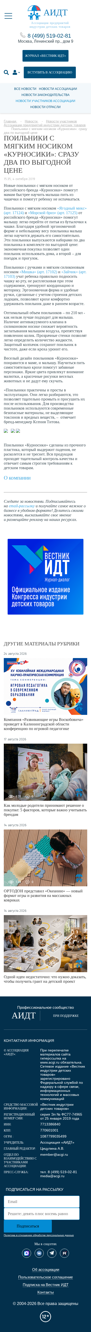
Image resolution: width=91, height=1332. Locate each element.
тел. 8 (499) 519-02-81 (58, 1172)
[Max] (26, 1253)
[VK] (39, 1253)
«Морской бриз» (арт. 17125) (52, 213)
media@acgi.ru (52, 1176)
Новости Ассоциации (58, 89)
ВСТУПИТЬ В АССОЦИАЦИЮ (50, 72)
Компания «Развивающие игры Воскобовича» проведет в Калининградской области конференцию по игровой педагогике (43, 724)
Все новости (25, 89)
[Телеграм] (51, 1253)
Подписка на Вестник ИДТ (46, 1285)
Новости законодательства (45, 95)
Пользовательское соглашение (45, 1277)
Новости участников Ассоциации (45, 101)
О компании (17, 478)
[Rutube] (64, 1253)
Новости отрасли (45, 107)
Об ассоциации (45, 1269)
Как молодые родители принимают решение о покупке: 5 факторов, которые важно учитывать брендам (45, 810)
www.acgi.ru (49, 1062)
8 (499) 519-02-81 (49, 36)
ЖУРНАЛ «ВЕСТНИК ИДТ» (45, 56)
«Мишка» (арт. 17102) (38, 272)
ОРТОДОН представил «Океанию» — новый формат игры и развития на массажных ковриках (43, 895)
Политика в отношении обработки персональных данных (39, 1235)
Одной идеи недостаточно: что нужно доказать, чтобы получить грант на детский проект (45, 979)
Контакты (45, 1292)
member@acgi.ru (54, 1154)
